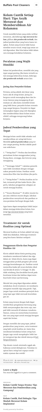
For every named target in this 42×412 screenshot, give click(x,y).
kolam (18, 362)
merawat (23, 362)
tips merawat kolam (16, 212)
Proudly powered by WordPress (13, 409)
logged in (17, 372)
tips (28, 362)
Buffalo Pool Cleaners (16, 5)
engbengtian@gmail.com (24, 360)
